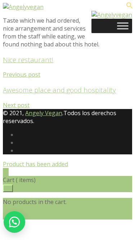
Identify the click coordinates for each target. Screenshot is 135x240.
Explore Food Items (29, 215)
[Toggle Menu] (123, 25)
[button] (14, 222)
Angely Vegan (43, 113)
